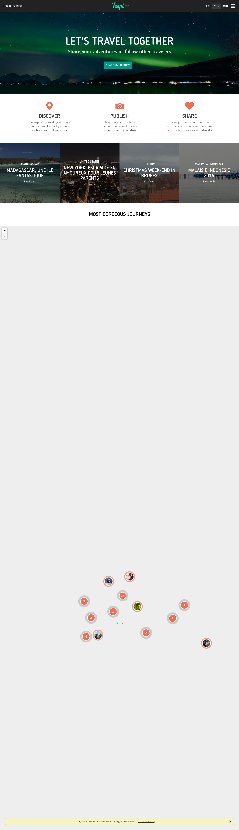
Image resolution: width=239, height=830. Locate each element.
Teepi (119, 6)
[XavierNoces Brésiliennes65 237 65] (98, 635)
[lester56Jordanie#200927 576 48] (137, 606)
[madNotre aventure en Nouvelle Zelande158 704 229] (206, 643)
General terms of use (146, 821)
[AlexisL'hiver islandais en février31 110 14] (108, 581)
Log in (7, 6)
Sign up (17, 6)
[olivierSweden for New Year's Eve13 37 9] (129, 576)
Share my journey (118, 65)
